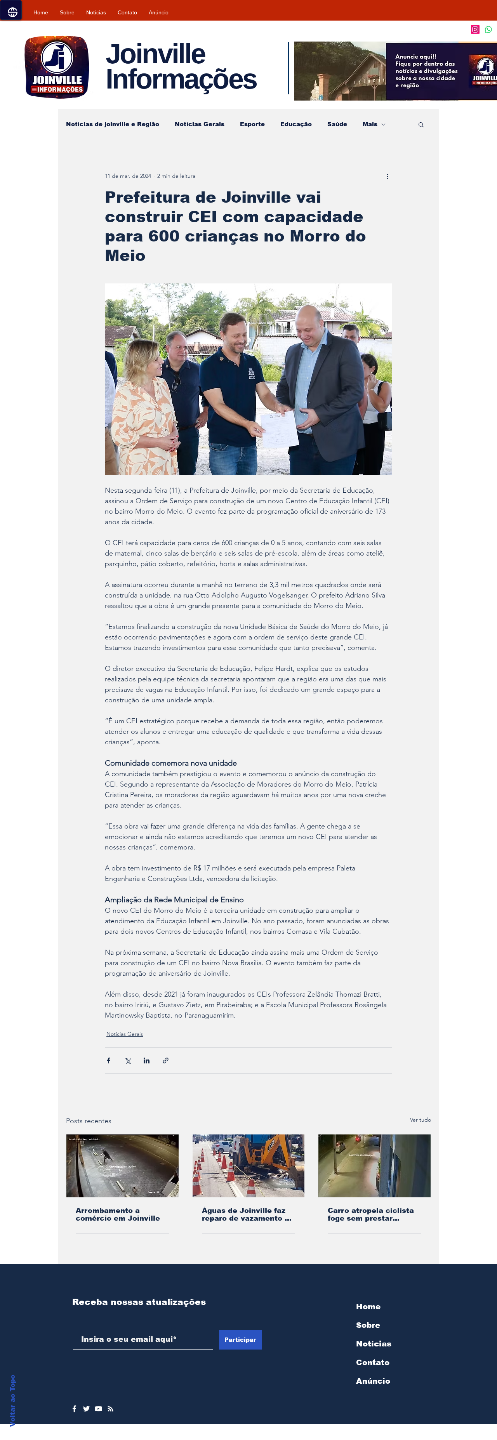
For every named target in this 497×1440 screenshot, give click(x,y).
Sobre (368, 1325)
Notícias (373, 1343)
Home (368, 1306)
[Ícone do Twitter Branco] (86, 1408)
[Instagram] (475, 29)
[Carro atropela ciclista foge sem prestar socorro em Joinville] (374, 1165)
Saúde (337, 124)
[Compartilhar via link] (165, 1060)
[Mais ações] (387, 176)
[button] (421, 124)
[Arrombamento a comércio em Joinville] (122, 1165)
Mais (370, 124)
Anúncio (373, 1381)
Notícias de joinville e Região (112, 124)
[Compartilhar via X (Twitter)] (127, 1060)
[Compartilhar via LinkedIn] (146, 1060)
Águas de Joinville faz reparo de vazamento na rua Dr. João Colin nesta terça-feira (248, 1214)
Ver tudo (420, 1119)
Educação (296, 124)
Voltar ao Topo (12, 1401)
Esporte (252, 124)
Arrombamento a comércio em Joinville (118, 1214)
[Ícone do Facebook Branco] (74, 1408)
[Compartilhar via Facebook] (108, 1060)
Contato (372, 1362)
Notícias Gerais (199, 124)
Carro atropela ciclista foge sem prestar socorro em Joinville (371, 1214)
